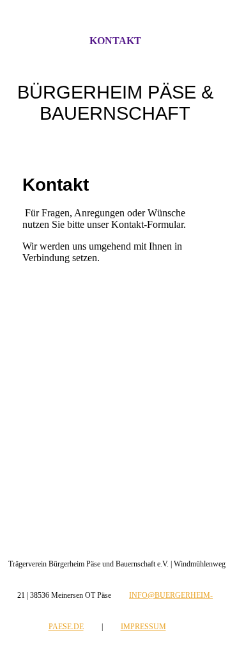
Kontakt (115, 40)
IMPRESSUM (143, 626)
